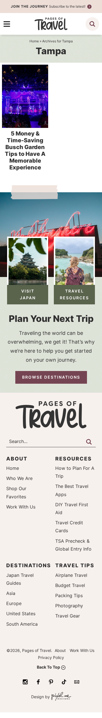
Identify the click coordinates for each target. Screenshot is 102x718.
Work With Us (20, 507)
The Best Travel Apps (71, 490)
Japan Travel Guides (20, 579)
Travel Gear (67, 616)
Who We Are (19, 478)
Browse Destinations (51, 377)
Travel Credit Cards (69, 526)
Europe (14, 603)
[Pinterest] (51, 681)
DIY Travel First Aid (71, 508)
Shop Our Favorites (16, 492)
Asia (10, 593)
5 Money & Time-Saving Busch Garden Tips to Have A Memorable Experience (25, 150)
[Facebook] (38, 681)
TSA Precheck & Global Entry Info (73, 545)
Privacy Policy (51, 657)
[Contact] (76, 681)
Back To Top (48, 667)
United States (20, 613)
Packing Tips (69, 595)
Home (12, 468)
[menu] (7, 24)
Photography (69, 605)
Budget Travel (70, 585)
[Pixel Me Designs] (60, 696)
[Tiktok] (64, 681)
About (60, 650)
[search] (92, 24)
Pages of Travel (51, 24)
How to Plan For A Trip (74, 472)
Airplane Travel (71, 575)
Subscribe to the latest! (48, 6)
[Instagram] (25, 681)
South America (22, 624)
